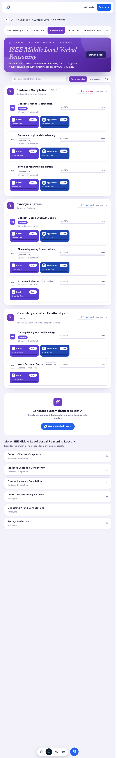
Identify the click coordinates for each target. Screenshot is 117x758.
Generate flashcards (59, 426)
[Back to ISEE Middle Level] (7, 19)
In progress (95, 79)
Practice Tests (94, 30)
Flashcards (57, 30)
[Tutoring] (56, 751)
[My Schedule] (63, 751)
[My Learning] (49, 751)
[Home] (12, 19)
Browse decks (96, 54)
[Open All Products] (74, 751)
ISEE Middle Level (40, 19)
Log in (91, 7)
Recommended (78, 79)
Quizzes (75, 30)
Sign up (105, 7)
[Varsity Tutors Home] (7, 7)
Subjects (23, 19)
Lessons (40, 30)
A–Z (106, 79)
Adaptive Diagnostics (17, 30)
